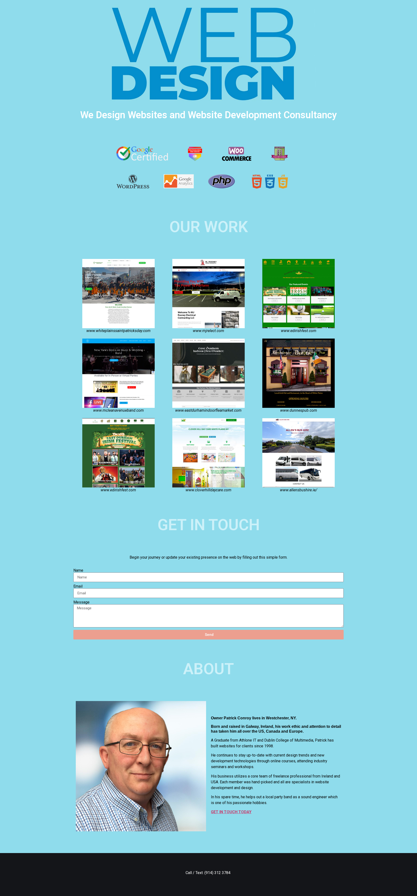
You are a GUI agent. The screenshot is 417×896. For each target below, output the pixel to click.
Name (78, 570)
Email (78, 586)
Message (81, 602)
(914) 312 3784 (217, 872)
